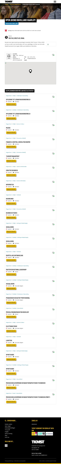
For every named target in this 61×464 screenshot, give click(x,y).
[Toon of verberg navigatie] (54, 1)
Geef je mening (8, 433)
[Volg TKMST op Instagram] (6, 446)
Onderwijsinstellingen (10, 428)
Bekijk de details (11, 104)
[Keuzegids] (49, 433)
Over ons (7, 437)
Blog (6, 435)
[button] (30, 71)
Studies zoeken (8, 424)
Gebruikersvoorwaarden (20, 461)
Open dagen (8, 426)
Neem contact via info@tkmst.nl (39, 455)
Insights (7, 431)
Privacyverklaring (9, 461)
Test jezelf (7, 429)
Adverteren (34, 424)
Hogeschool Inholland (12, 23)
